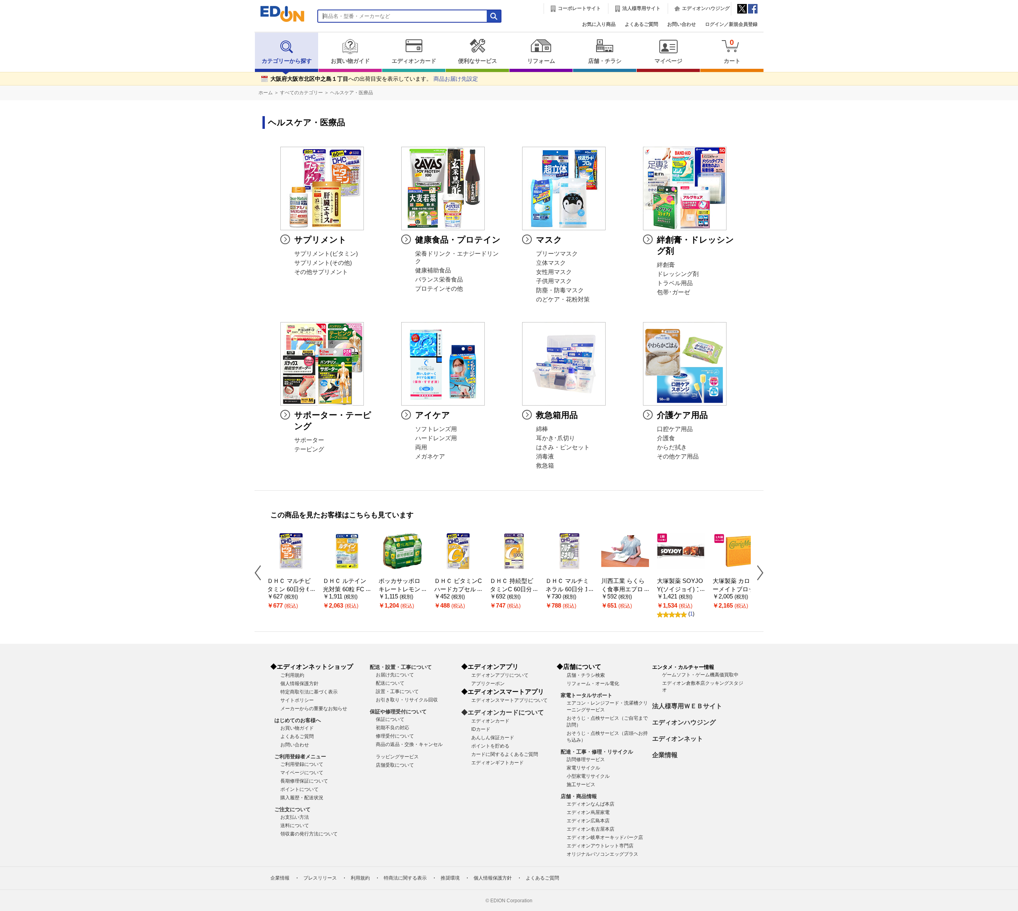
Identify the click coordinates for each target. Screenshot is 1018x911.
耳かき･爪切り (555, 438)
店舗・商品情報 (579, 796)
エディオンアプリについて (499, 675)
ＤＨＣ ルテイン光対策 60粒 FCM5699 (346, 589)
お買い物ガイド (350, 61)
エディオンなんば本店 (590, 804)
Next (757, 572)
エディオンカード (414, 61)
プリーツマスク (557, 254)
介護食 (666, 438)
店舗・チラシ (605, 61)
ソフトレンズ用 (436, 429)
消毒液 (545, 456)
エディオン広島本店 (588, 821)
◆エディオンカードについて (502, 712)
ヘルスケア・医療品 (351, 92)
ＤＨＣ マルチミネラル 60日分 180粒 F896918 (568, 589)
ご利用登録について (301, 764)
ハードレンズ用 (436, 438)
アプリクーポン (488, 683)
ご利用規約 (292, 675)
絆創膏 (666, 265)
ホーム (265, 92)
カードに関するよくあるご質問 (504, 754)
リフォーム (541, 61)
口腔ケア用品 (675, 429)
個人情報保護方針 (299, 683)
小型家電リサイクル (588, 776)
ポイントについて (299, 789)
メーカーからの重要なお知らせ (313, 708)
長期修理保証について (304, 781)
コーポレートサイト (579, 8)
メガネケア (430, 456)
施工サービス (581, 784)
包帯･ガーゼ (673, 292)
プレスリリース (320, 878)
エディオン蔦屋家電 (588, 812)
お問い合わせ (681, 24)
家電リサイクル (583, 768)
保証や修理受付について (398, 712)
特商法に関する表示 (405, 878)
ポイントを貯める (490, 746)
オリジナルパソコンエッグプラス (602, 854)
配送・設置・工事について (401, 667)
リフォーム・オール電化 (593, 683)
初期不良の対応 (392, 727)
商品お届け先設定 (455, 79)
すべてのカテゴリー (301, 92)
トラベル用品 (675, 283)
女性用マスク (554, 272)
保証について (390, 719)
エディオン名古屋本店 (590, 829)
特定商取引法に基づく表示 (309, 692)
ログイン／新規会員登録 (731, 24)
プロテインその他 (439, 289)
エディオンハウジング (706, 8)
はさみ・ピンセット (563, 447)
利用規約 (360, 878)
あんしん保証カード (492, 737)
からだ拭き (672, 447)
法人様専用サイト (641, 8)
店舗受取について (395, 765)
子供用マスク (554, 281)
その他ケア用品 (678, 456)
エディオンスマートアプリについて (509, 700)
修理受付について (395, 736)
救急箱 (545, 465)
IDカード (480, 729)
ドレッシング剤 (678, 274)
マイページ (668, 61)
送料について (294, 825)
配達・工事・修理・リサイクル (597, 752)
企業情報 (665, 755)
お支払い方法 (294, 817)
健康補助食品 (433, 270)
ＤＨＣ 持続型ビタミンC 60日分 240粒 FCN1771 (513, 589)
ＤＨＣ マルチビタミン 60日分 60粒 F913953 (290, 589)
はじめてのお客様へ (297, 720)
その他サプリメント (321, 272)
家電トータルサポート (586, 695)
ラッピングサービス (397, 756)
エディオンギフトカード (497, 762)
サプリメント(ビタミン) (326, 254)
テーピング (309, 449)
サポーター (309, 440)
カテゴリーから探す (287, 61)
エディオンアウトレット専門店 (600, 846)
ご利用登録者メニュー (300, 756)
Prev (260, 572)
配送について (390, 683)
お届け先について (395, 675)
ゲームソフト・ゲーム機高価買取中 (700, 675)
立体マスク (551, 263)
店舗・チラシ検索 (586, 675)
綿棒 (542, 429)
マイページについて (301, 772)
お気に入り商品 (599, 24)
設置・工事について (397, 691)
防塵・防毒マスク (560, 290)
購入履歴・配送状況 (301, 797)
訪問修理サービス (586, 759)
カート (732, 51)
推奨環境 (450, 878)
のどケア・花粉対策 (563, 299)
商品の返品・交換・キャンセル (409, 744)
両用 (421, 447)
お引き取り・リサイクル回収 (407, 700)
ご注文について (292, 809)
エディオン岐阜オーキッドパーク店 (605, 837)
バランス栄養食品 (439, 279)
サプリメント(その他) (323, 263)
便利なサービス (477, 61)
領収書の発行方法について (309, 834)
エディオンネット (677, 738)
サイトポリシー (297, 700)
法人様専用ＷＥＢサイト (687, 706)
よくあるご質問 (641, 24)
